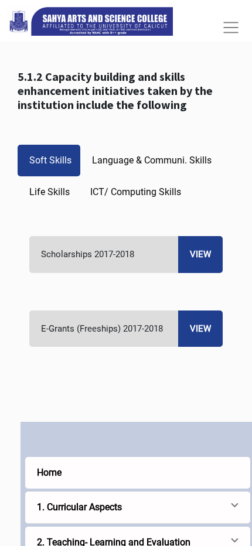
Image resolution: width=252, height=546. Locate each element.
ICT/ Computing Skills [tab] (135, 191)
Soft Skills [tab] (50, 160)
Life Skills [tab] (49, 191)
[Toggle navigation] (231, 27)
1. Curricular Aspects (79, 507)
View (200, 254)
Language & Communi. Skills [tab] (152, 160)
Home (49, 472)
